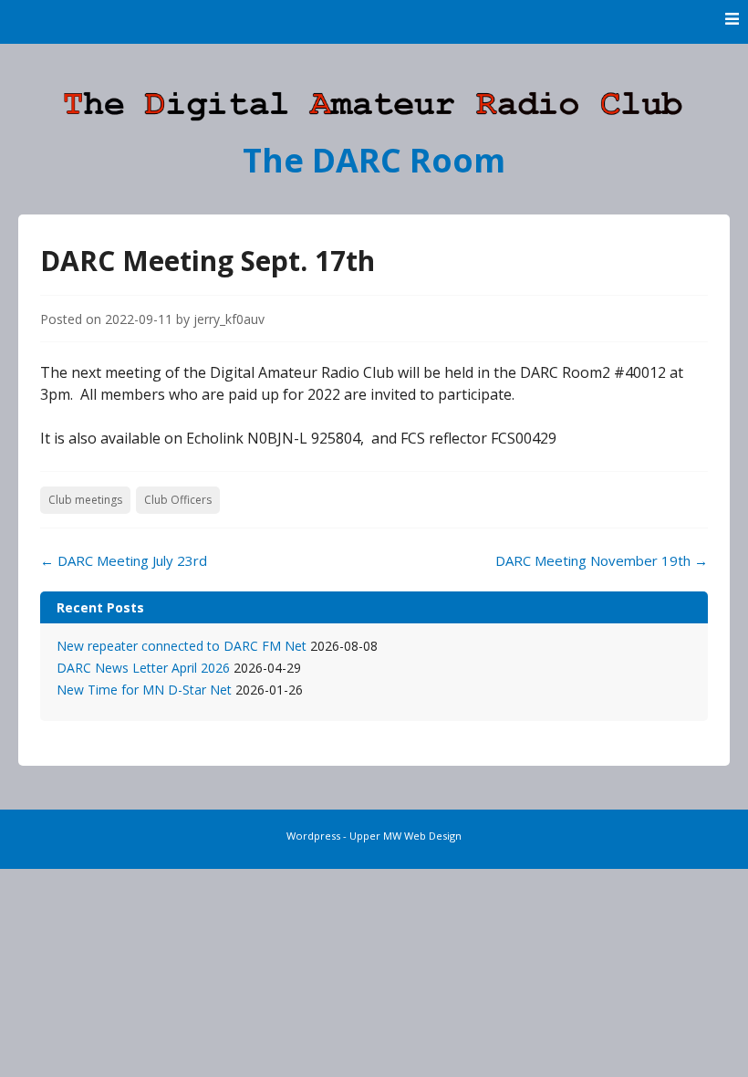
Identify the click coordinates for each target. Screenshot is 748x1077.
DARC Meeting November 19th (601, 560)
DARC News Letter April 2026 (143, 667)
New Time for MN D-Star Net (144, 689)
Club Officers (178, 499)
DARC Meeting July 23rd (123, 560)
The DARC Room (374, 160)
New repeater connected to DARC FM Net (181, 645)
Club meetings (85, 499)
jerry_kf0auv (229, 319)
